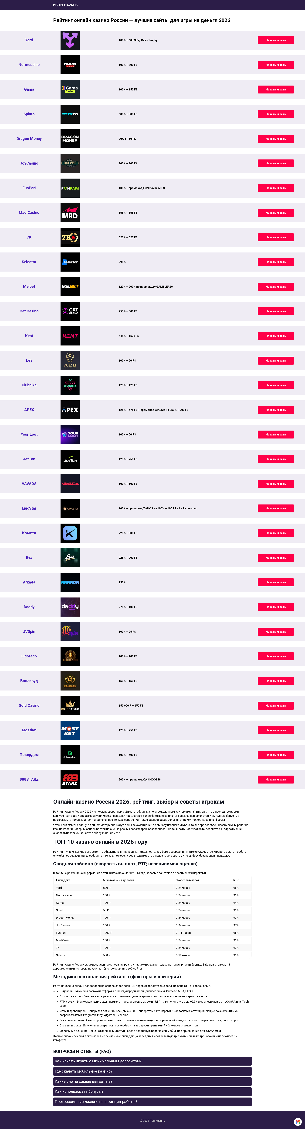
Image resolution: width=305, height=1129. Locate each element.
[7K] (70, 237)
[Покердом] (70, 754)
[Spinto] (70, 114)
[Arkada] (70, 582)
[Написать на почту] (298, 1122)
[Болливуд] (70, 681)
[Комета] (70, 533)
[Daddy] (70, 607)
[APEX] (70, 409)
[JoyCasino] (70, 163)
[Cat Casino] (70, 311)
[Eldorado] (70, 656)
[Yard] (70, 40)
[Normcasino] (70, 64)
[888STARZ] (70, 779)
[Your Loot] (70, 434)
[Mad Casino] (70, 212)
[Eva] (70, 557)
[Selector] (70, 262)
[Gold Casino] (70, 705)
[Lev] (70, 360)
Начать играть (276, 40)
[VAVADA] (70, 483)
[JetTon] (70, 459)
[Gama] (70, 89)
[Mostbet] (70, 730)
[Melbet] (70, 286)
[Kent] (70, 335)
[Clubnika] (70, 385)
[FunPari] (70, 188)
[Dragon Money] (70, 138)
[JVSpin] (70, 631)
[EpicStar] (70, 508)
